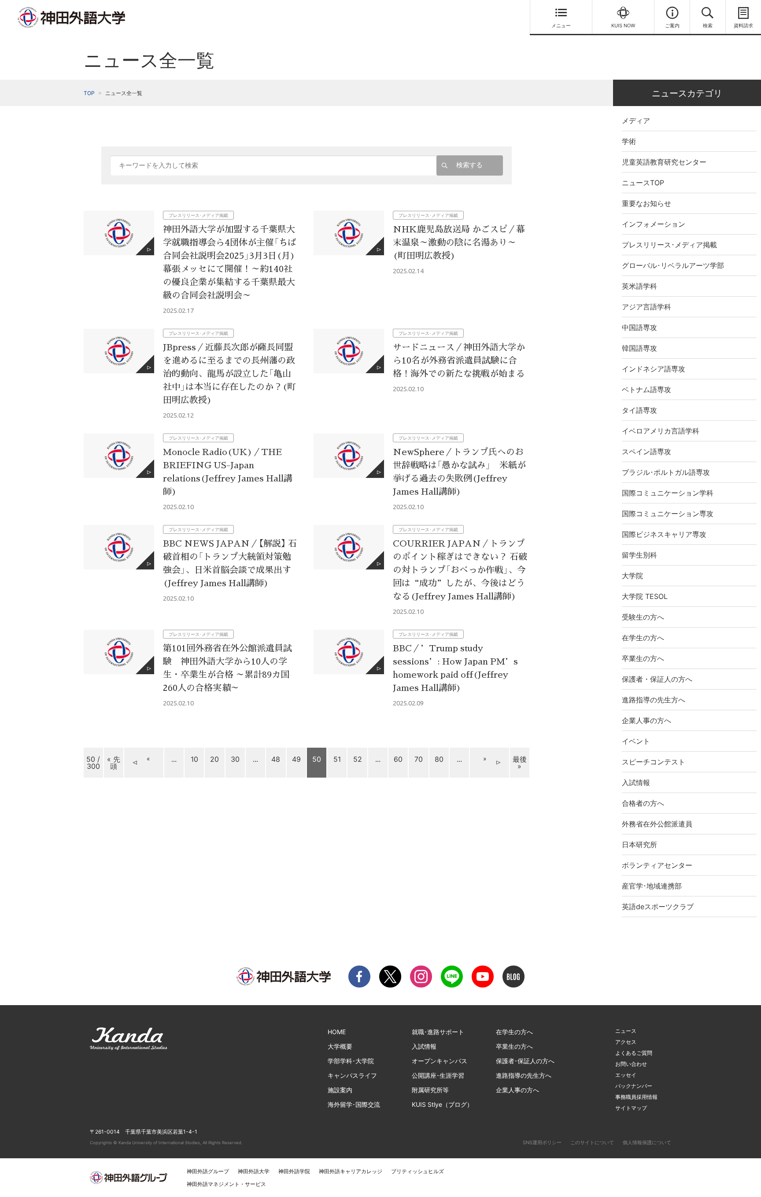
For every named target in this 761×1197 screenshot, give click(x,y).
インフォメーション (653, 224)
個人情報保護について (647, 1142)
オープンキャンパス (439, 1061)
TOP (89, 93)
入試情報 (636, 782)
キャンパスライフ (352, 1075)
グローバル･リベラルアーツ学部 (673, 265)
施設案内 (340, 1090)
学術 (629, 141)
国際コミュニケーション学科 (667, 492)
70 (418, 759)
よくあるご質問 (633, 1053)
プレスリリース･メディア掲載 (669, 244)
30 (235, 759)
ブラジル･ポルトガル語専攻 (666, 472)
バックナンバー (633, 1086)
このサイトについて (592, 1142)
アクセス (625, 1042)
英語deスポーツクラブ (658, 906)
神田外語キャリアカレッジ (350, 1171)
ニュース (625, 1031)
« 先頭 (113, 763)
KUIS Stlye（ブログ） (442, 1104)
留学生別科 (639, 555)
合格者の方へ (643, 803)
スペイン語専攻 (646, 451)
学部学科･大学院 (351, 1061)
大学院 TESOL (645, 596)
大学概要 (340, 1046)
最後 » (520, 763)
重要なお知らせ (646, 203)
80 (439, 759)
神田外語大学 (254, 1171)
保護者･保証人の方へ (525, 1061)
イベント (636, 741)
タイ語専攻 (639, 410)
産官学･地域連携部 (652, 885)
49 (296, 759)
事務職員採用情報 (636, 1097)
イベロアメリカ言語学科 (660, 430)
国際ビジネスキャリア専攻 (664, 534)
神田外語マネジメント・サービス (226, 1184)
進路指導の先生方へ (653, 699)
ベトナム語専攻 (646, 389)
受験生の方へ (643, 617)
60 (398, 759)
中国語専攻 (639, 327)
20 (214, 759)
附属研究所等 (430, 1090)
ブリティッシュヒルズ (417, 1171)
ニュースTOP (643, 182)
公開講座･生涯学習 (438, 1075)
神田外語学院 (294, 1171)
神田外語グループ (208, 1171)
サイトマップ (631, 1108)
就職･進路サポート (438, 1031)
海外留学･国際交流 (354, 1104)
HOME (337, 1031)
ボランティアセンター (657, 865)
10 (194, 759)
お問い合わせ (631, 1064)
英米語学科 (639, 286)
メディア (636, 120)
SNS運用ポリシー (542, 1142)
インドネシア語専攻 (653, 368)
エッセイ (625, 1075)
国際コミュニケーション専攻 (667, 513)
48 (275, 759)
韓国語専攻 (639, 348)
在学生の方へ (643, 637)
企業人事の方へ (646, 720)
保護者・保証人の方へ (657, 679)
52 (357, 759)
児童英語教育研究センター (664, 162)
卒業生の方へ (643, 658)
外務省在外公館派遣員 (657, 823)
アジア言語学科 (646, 306)
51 (337, 759)
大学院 (632, 575)
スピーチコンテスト (653, 761)
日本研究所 (639, 844)
